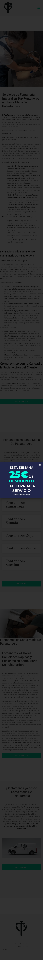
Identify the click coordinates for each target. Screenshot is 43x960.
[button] (40, 465)
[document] (21, 480)
